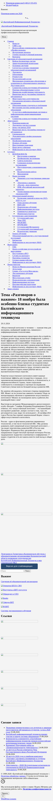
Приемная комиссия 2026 (11, 14)
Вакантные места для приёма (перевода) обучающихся (28, 95)
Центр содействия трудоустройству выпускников (26, 250)
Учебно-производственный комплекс (27, 55)
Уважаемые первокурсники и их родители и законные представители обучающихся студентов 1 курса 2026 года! (29, 730)
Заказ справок (13, 289)
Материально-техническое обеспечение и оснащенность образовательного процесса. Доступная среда (28, 83)
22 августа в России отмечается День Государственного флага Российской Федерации (26, 751)
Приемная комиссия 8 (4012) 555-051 (21, 3)
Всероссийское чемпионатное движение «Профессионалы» (28, 49)
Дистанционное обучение (22, 273)
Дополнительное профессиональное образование (26, 137)
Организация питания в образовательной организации (28, 102)
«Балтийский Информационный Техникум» (19, 26)
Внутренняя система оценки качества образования (27, 109)
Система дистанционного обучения (16, 611)
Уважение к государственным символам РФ (33, 179)
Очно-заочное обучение (27, 203)
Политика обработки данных (13, 776)
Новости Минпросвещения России (26, 267)
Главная (11, 41)
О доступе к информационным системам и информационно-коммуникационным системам (29, 114)
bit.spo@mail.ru (12, 5)
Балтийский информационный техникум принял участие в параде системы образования (26, 735)
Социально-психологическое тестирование (28, 164)
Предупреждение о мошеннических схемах (31, 168)
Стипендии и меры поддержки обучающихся (30, 119)
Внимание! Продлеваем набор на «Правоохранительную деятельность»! (22, 746)
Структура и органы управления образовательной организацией (25, 69)
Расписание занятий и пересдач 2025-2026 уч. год (32, 199)
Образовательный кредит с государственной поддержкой (29, 237)
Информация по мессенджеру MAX (26, 150)
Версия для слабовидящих (19, 566)
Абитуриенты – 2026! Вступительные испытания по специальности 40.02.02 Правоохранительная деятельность (28, 767)
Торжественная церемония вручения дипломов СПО (31, 193)
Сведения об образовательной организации (19, 581)
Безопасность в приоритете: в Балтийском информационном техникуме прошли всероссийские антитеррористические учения (28, 741)
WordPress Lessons (8, 799)
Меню (4, 37)
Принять (5, 793)
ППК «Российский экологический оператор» (30, 188)
